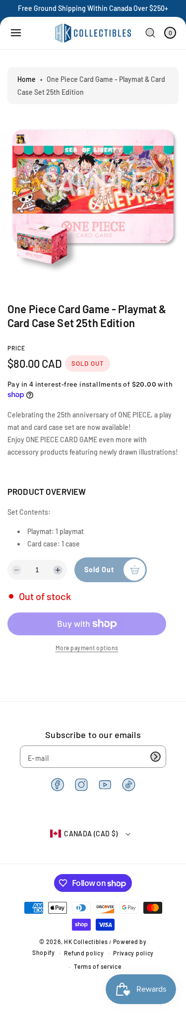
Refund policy (84, 952)
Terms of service (97, 966)
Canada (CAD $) (91, 833)
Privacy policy (133, 952)
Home (26, 79)
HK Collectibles (86, 941)
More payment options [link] (87, 647)
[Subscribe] (155, 756)
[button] (16, 33)
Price (16, 347)
